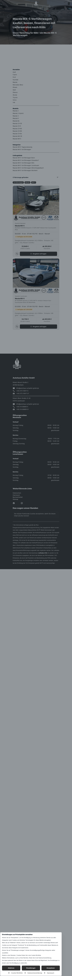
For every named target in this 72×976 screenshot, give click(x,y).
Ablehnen (11, 968)
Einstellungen (30, 968)
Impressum (50, 973)
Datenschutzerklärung (34, 973)
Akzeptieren (51, 968)
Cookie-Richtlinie (17, 973)
